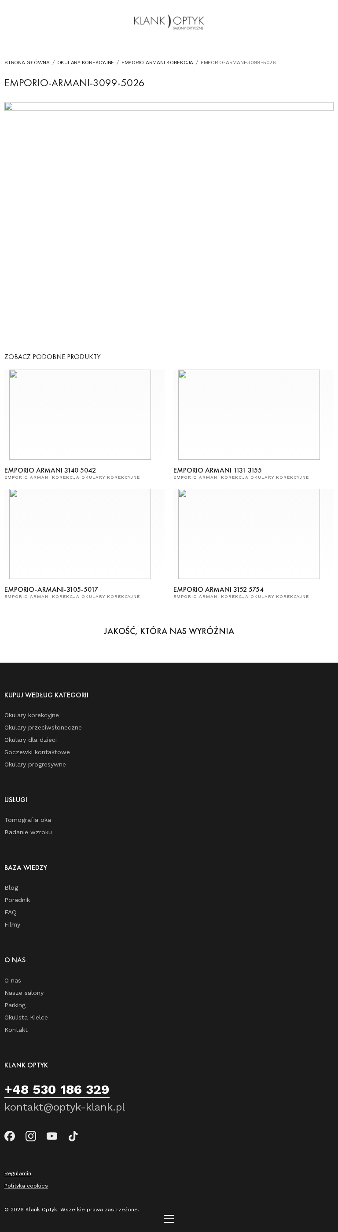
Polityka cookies (26, 1186)
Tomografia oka (27, 819)
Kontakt (16, 1029)
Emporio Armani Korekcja (157, 62)
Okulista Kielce (26, 1017)
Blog (11, 887)
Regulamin (17, 1173)
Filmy (12, 924)
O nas (12, 980)
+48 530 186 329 (57, 1089)
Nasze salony (24, 992)
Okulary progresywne (35, 764)
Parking (15, 1004)
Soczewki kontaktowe (37, 751)
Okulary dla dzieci (30, 739)
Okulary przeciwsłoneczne (43, 727)
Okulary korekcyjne (85, 62)
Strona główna (27, 62)
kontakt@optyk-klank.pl (64, 1107)
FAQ (10, 912)
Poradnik (17, 899)
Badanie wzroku (28, 832)
